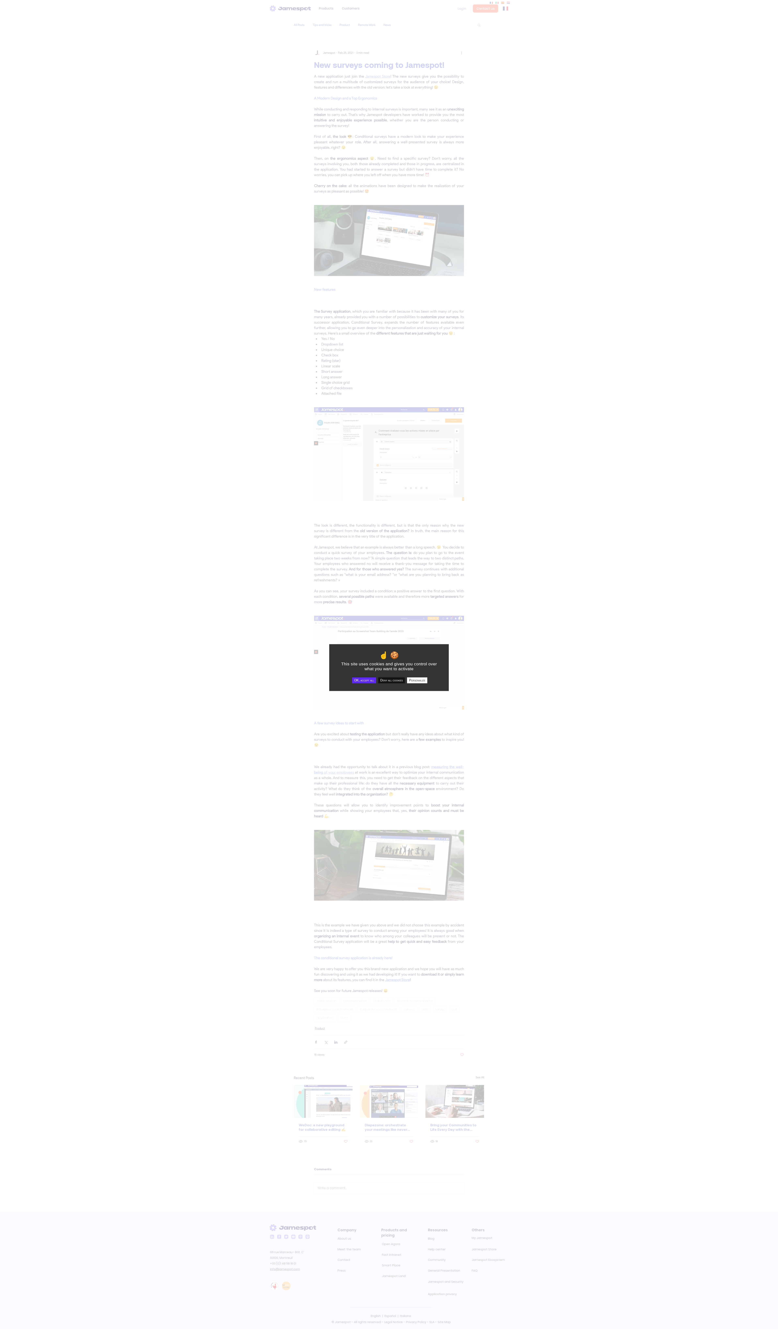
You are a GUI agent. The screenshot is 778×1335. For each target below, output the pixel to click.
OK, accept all (364, 680)
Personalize (417, 680)
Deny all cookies (391, 680)
